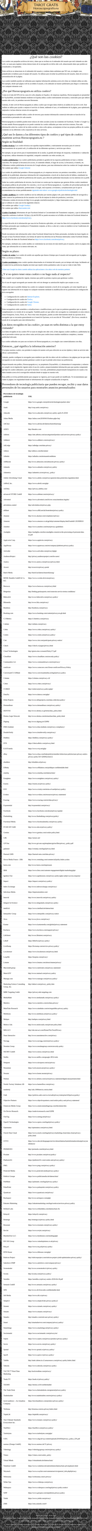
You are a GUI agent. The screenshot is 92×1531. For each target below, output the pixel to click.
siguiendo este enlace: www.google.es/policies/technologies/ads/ (54, 190)
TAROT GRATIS (46, 6)
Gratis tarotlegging (67, 1521)
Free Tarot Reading (70, 1518)
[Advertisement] (46, 33)
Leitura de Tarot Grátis (56, 1518)
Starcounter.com (24, 208)
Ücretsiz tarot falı (24, 1521)
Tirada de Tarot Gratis (9, 1518)
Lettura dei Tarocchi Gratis (40, 1518)
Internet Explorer (33, 297)
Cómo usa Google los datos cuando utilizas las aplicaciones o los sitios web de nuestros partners (36, 269)
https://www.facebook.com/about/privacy (16, 218)
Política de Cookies (42, 1515)
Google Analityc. (24, 205)
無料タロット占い (82, 1518)
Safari (29, 305)
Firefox (29, 299)
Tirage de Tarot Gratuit (24, 1518)
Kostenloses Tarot (36, 1521)
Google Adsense (24, 168)
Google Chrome (33, 302)
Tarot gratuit (56, 1521)
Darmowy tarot (47, 1521)
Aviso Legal (52, 1515)
